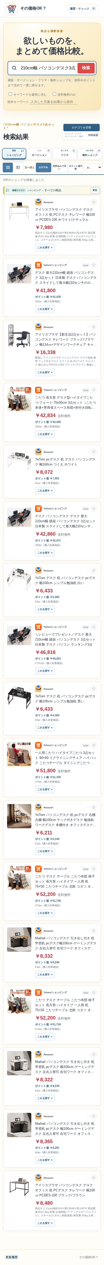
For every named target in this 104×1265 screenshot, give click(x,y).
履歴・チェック (82, 8)
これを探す (43, 247)
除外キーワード (19, 102)
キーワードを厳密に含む (30, 94)
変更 (95, 190)
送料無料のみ (66, 94)
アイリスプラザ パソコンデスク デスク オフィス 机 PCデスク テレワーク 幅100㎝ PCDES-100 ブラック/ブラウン (65, 1190)
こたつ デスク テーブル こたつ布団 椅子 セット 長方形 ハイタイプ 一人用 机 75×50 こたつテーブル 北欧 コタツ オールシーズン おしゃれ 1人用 (65, 881)
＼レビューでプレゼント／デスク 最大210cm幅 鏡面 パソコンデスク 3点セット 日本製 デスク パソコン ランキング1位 (65, 639)
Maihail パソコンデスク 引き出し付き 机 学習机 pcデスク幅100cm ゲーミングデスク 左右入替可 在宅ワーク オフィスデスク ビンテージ (65, 943)
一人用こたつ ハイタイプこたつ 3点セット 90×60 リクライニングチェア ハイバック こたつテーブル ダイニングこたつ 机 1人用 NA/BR (66, 758)
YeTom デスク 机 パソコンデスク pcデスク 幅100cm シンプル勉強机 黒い (65, 698)
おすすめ (43, 167)
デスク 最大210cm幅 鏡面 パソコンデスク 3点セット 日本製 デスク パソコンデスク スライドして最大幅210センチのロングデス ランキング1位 (66, 278)
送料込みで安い (59, 167)
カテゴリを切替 (81, 127)
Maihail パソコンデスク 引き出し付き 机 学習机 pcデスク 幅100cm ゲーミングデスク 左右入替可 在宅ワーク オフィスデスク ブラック (64, 1129)
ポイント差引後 (76, 167)
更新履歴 (12, 1257)
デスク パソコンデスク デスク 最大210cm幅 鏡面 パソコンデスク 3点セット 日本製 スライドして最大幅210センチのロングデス (65, 521)
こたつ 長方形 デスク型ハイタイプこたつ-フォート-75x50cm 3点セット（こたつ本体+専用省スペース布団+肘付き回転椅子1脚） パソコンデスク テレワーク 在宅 (65, 403)
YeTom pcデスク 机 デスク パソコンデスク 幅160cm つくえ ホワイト (65, 461)
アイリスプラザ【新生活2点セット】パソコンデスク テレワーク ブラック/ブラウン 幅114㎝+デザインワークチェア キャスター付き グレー (66, 340)
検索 (86, 68)
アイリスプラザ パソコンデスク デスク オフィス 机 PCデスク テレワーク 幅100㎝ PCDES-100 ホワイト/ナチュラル (65, 215)
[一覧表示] (8, 167)
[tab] (14, 154)
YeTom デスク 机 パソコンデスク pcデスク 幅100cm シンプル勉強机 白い (65, 580)
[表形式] (18, 167)
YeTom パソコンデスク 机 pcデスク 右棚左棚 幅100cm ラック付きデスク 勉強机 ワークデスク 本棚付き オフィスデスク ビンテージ (65, 820)
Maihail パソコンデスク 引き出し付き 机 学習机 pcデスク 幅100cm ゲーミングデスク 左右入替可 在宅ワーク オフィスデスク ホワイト (64, 1067)
